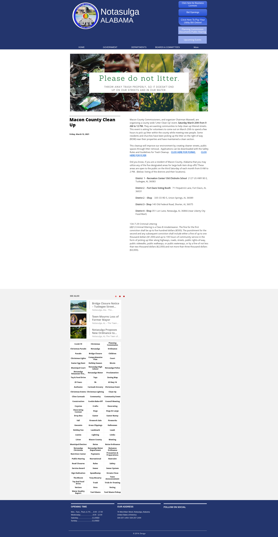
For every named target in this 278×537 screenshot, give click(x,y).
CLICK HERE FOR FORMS (183, 152)
